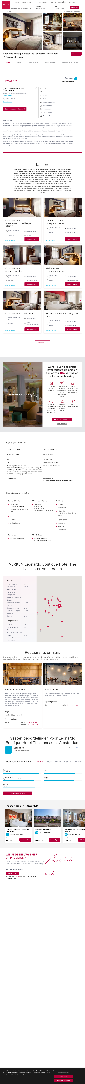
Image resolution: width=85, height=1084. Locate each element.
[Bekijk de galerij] (18, 818)
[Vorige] (4, 207)
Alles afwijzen (63, 1076)
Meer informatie (10, 240)
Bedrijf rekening (73, 2)
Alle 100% (40, 761)
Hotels (17, 2)
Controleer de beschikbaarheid (15, 109)
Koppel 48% (67, 761)
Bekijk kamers (76, 54)
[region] (42, 1076)
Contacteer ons (7, 101)
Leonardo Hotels (7, 71)
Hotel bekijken (25, 840)
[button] (22, 207)
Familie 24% (78, 761)
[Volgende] (40, 207)
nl (81, 2)
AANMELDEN (12, 873)
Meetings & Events (26, 2)
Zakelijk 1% (49, 761)
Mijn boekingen (43, 2)
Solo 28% (58, 761)
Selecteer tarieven (32, 239)
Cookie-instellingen (63, 1072)
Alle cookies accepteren (63, 1080)
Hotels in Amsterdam (18, 71)
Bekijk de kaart (8, 95)
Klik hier (17, 876)
